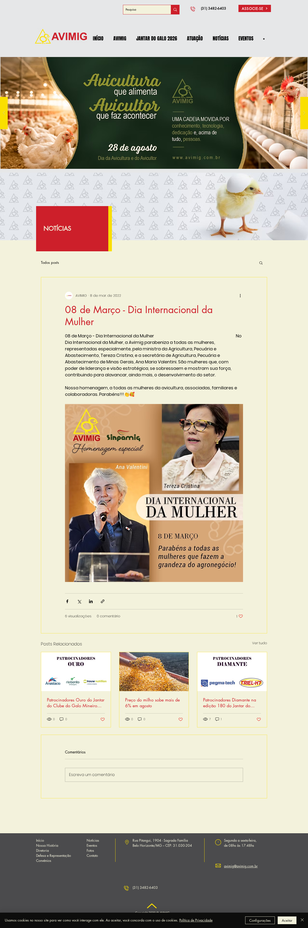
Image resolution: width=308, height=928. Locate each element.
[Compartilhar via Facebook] (67, 601)
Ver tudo (259, 643)
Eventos (92, 845)
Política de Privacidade (195, 920)
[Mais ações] (240, 295)
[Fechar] (302, 920)
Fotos (90, 850)
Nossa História (47, 845)
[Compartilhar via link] (102, 601)
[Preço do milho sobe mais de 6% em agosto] (154, 671)
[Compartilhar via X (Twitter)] (79, 601)
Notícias (93, 840)
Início (40, 840)
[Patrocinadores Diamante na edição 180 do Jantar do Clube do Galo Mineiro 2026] (232, 671)
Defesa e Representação (53, 855)
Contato (92, 855)
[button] (119, 38)
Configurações (260, 920)
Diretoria (42, 850)
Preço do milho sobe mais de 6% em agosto (152, 702)
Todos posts (50, 262)
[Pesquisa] (175, 9)
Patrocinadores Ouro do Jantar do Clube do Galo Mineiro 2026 (75, 702)
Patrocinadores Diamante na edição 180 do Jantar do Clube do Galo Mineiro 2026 (231, 702)
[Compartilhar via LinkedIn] (91, 601)
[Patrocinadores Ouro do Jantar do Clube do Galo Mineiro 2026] (76, 671)
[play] (296, 55)
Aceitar (287, 920)
